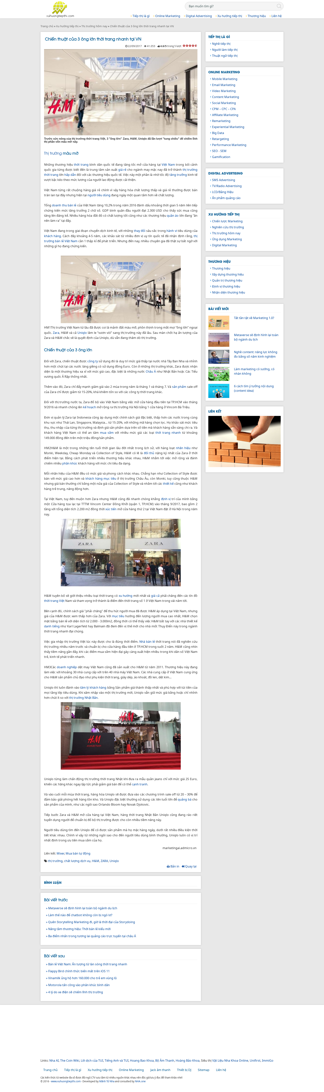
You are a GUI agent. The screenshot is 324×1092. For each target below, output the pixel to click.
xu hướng (126, 596)
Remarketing (221, 121)
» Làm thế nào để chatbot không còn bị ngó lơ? (79, 915)
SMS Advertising (223, 180)
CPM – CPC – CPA (224, 109)
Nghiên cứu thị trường (228, 227)
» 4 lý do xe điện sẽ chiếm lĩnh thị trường (74, 992)
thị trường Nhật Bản (83, 698)
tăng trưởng (178, 175)
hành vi (171, 231)
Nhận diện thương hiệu (228, 292)
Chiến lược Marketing (227, 221)
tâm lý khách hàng (93, 687)
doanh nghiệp (67, 667)
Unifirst (255, 1060)
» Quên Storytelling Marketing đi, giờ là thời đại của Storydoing (90, 922)
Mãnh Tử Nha (106, 1081)
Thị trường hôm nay (226, 233)
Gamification (221, 157)
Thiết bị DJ (184, 1070)
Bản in (174, 866)
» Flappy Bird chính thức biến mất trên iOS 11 (78, 971)
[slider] (189, 45)
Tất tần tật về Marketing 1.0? (254, 318)
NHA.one (140, 1081)
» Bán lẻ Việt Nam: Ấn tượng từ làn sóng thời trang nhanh (86, 964)
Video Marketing (224, 91)
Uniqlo (82, 333)
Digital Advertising (198, 16)
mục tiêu (118, 616)
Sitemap (203, 1070)
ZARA (104, 861)
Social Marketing (224, 103)
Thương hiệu (256, 16)
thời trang (81, 165)
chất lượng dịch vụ (77, 861)
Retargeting (220, 139)
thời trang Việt (54, 601)
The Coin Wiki (69, 1060)
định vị (166, 499)
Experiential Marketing (228, 127)
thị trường (55, 861)
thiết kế (168, 484)
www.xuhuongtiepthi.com (66, 1081)
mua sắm (107, 433)
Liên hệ (276, 16)
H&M (95, 861)
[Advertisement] (153, 1032)
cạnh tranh (139, 784)
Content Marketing (225, 97)
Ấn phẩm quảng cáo (226, 198)
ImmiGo (267, 1060)
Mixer (60, 853)
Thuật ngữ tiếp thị (225, 56)
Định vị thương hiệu (226, 286)
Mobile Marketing (224, 79)
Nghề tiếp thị (221, 44)
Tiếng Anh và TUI (116, 1060)
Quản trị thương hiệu (227, 280)
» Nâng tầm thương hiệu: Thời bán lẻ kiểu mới (78, 929)
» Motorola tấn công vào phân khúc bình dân (78, 985)
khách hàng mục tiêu (101, 478)
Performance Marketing (229, 145)
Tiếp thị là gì (141, 16)
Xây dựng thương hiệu (228, 274)
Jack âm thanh (160, 1070)
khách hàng (52, 236)
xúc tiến (110, 509)
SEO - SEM (219, 151)
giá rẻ (122, 170)
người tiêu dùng (99, 195)
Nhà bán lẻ (147, 642)
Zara (56, 333)
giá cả (155, 596)
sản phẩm (179, 387)
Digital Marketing (224, 245)
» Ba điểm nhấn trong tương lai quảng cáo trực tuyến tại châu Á (91, 936)
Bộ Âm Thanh (164, 1060)
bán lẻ (72, 205)
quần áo (172, 215)
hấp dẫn (70, 175)
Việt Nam (168, 165)
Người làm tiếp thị (225, 50)
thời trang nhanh (168, 433)
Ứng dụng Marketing (227, 239)
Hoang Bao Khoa (142, 1060)
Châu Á (151, 371)
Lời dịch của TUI (92, 1060)
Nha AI (54, 1060)
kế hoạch (89, 407)
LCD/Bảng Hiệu (222, 192)
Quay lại (190, 866)
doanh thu (59, 205)
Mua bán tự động (78, 853)
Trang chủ (50, 1070)
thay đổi (139, 231)
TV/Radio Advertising (227, 186)
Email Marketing (223, 85)
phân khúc (69, 463)
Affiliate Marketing (225, 115)
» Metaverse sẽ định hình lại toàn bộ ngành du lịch (81, 908)
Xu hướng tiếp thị (229, 16)
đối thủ (149, 453)
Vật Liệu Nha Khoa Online (230, 1060)
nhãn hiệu (183, 448)
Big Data (218, 133)
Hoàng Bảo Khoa (188, 1060)
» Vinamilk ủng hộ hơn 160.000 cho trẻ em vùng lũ (81, 978)
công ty (92, 361)
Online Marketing (167, 16)
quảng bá (184, 799)
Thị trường (53, 152)
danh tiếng (52, 626)
